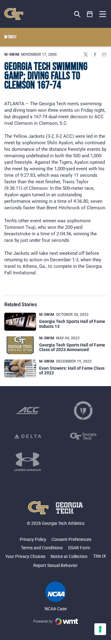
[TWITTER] (85, 54)
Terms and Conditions (42, 547)
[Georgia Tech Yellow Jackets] (13, 14)
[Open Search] (77, 14)
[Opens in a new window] (27, 410)
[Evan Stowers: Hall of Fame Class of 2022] (20, 368)
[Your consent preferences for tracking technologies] (100, 629)
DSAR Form (79, 547)
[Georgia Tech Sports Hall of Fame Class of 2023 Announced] (20, 345)
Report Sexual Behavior (55, 565)
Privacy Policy (33, 539)
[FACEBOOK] (94, 54)
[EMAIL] (104, 54)
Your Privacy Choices (25, 556)
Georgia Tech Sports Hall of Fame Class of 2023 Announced (72, 347)
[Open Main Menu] (102, 14)
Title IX (99, 556)
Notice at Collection (69, 556)
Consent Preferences (71, 539)
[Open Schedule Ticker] (89, 14)
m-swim (11, 54)
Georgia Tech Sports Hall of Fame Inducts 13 (72, 324)
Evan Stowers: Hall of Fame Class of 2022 (72, 370)
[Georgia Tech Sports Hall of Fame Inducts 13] (20, 322)
